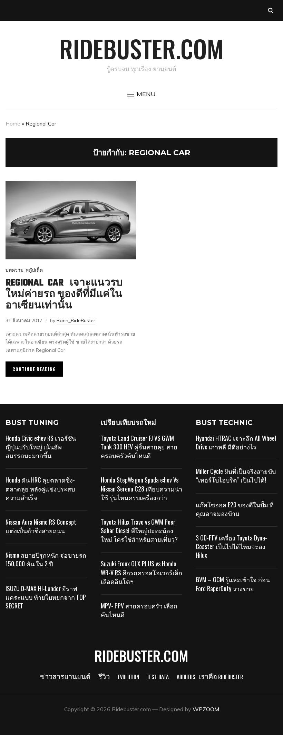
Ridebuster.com (141, 48)
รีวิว (104, 678)
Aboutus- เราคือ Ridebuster (210, 678)
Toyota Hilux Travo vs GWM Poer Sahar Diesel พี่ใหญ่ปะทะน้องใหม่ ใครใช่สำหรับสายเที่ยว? (139, 530)
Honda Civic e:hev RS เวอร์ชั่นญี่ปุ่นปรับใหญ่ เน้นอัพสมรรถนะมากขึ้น (41, 447)
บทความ (14, 270)
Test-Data (158, 678)
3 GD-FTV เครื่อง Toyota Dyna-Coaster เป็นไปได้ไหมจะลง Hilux (231, 546)
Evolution (128, 678)
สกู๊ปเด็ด (34, 270)
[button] (141, 94)
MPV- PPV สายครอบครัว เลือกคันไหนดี (139, 610)
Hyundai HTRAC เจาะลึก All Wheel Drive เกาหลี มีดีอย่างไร (236, 442)
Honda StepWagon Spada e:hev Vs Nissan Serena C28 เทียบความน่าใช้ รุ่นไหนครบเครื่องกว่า (141, 488)
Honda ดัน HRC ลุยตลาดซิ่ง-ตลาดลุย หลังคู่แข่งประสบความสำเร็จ (40, 488)
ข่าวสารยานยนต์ (65, 678)
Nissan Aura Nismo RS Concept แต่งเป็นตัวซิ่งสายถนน (41, 526)
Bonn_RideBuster (76, 320)
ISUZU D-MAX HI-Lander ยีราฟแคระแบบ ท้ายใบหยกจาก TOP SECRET (46, 597)
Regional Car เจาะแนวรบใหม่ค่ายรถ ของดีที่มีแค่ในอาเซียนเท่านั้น (64, 294)
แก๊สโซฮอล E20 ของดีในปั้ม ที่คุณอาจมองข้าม (235, 509)
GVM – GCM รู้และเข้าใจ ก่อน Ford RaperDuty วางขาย (233, 584)
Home (13, 123)
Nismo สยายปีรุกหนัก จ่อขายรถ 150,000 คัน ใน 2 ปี (46, 559)
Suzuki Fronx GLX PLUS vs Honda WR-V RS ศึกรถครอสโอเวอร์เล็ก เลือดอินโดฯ (141, 572)
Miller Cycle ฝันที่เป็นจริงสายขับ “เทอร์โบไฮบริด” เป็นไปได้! (236, 475)
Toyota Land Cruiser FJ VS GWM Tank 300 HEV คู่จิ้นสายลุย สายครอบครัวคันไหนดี (139, 447)
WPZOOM (206, 709)
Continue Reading (34, 369)
